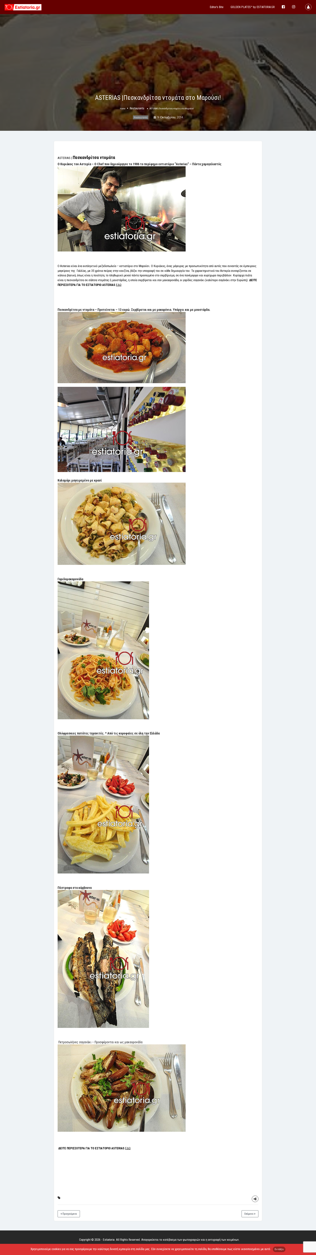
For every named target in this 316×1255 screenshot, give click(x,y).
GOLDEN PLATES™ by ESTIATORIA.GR (253, 7)
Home (122, 109)
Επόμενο (249, 1213)
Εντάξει (279, 1249)
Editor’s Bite (216, 7)
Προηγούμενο (69, 1213)
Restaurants (137, 108)
